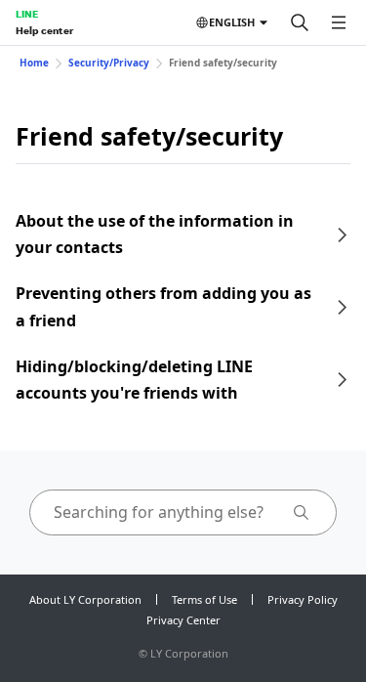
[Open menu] (338, 22)
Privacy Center (183, 620)
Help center (44, 30)
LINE (27, 14)
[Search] (299, 22)
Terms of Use (204, 599)
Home (34, 62)
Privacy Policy (302, 599)
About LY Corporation (85, 599)
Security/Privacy (108, 62)
